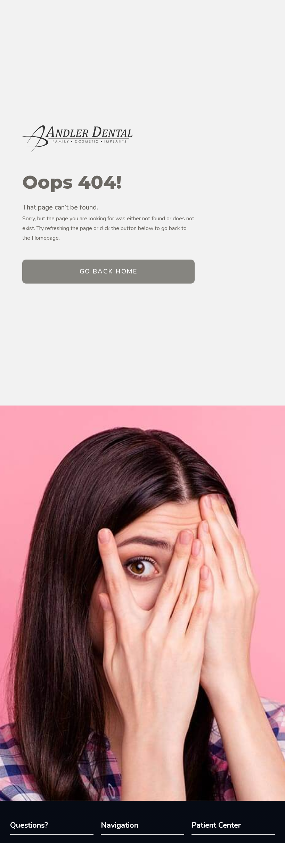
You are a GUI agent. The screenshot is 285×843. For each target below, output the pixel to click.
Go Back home (108, 271)
